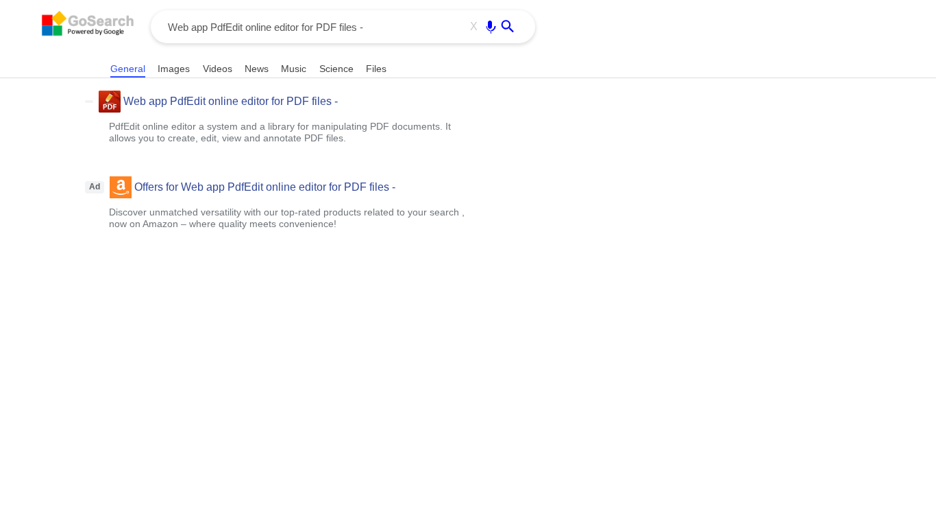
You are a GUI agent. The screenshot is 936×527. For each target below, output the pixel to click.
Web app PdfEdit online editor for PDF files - (230, 101)
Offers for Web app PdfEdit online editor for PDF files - (264, 187)
